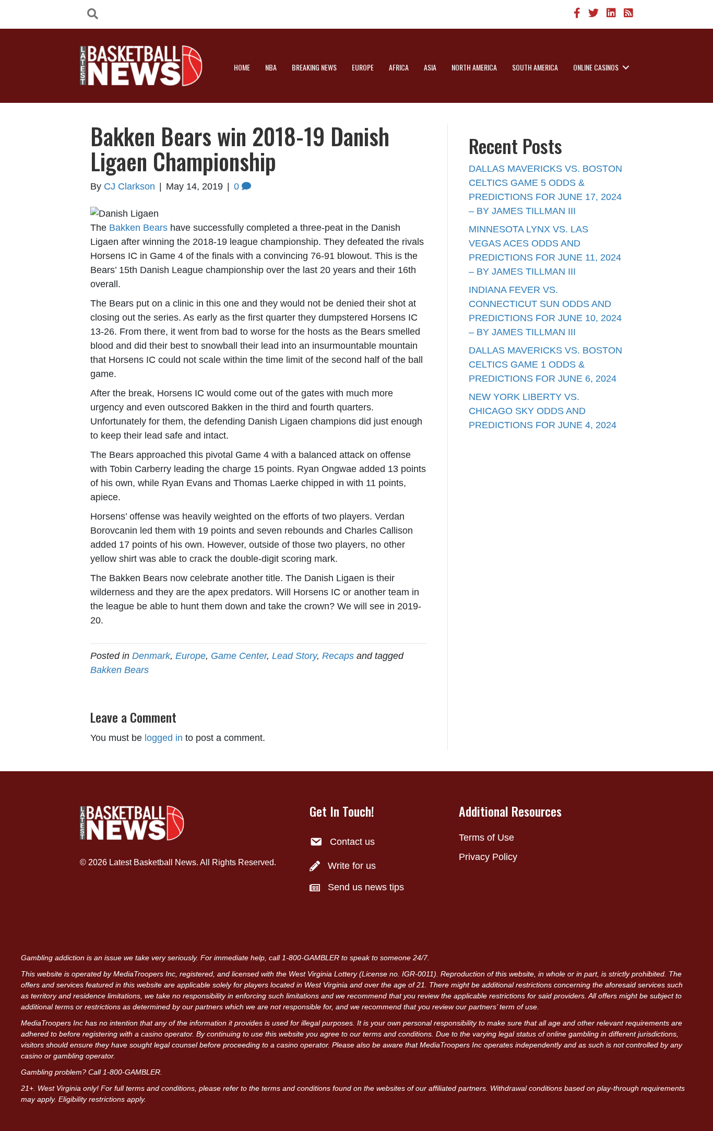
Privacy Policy (488, 857)
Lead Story (294, 656)
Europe (363, 67)
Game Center (239, 656)
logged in (164, 738)
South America (535, 67)
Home (242, 67)
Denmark (151, 656)
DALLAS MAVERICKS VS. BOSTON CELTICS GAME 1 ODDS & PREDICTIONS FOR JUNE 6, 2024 (545, 364)
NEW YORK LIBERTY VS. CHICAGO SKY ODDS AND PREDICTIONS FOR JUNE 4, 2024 (542, 411)
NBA (271, 67)
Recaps (338, 656)
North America (474, 67)
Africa (399, 67)
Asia (430, 67)
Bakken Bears (138, 227)
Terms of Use (486, 837)
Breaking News (314, 67)
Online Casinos (596, 67)
